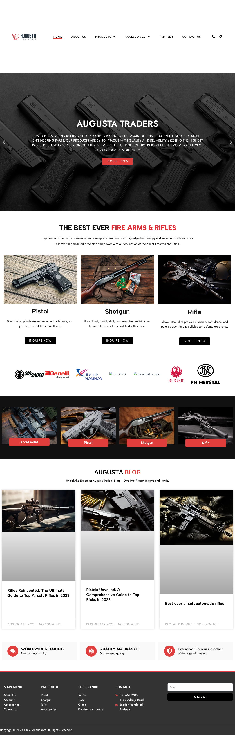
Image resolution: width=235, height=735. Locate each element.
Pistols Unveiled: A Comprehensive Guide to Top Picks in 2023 (112, 594)
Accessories (135, 36)
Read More (13, 605)
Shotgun (147, 443)
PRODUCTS (103, 36)
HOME (57, 36)
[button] (4, 142)
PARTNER (166, 36)
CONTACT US (191, 36)
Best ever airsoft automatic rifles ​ (195, 603)
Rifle (205, 443)
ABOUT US (78, 36)
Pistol (88, 443)
